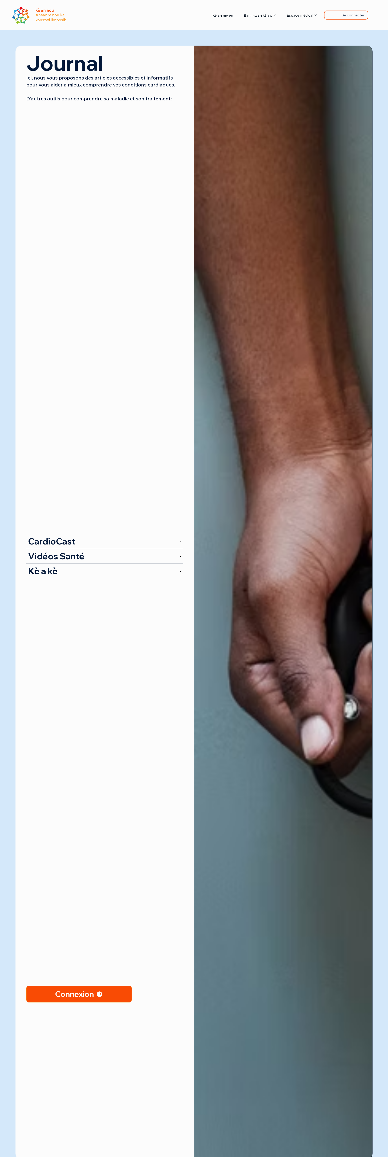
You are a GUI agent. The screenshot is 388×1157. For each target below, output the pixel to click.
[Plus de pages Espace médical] (316, 15)
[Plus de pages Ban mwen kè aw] (275, 15)
